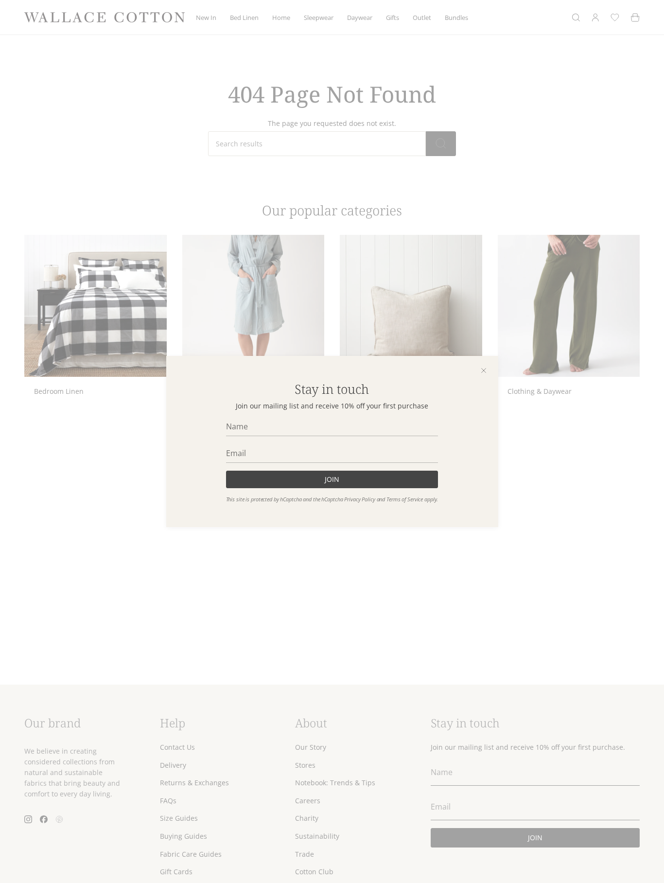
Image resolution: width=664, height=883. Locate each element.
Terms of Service (404, 499)
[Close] (484, 370)
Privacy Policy (359, 499)
